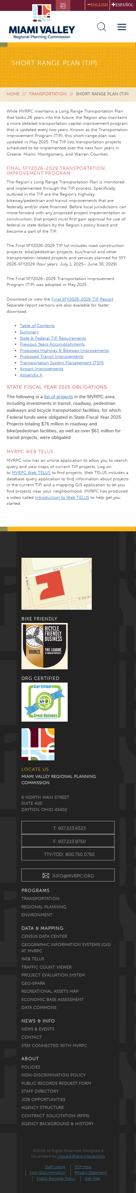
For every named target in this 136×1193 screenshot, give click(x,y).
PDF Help (83, 1167)
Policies (30, 1067)
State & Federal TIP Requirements (53, 338)
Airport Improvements (41, 368)
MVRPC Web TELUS (31, 472)
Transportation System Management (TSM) (62, 362)
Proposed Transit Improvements (52, 356)
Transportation (48, 93)
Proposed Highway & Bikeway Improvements (64, 350)
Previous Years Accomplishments (52, 344)
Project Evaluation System (53, 975)
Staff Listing (55, 1167)
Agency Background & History (57, 1123)
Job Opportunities (43, 1099)
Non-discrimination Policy (53, 1075)
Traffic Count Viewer (46, 967)
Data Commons (38, 1007)
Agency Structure (42, 1107)
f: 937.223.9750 (69, 841)
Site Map (92, 1178)
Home (13, 93)
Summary (29, 331)
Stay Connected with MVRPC (54, 1045)
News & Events (37, 1028)
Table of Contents (37, 325)
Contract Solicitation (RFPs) (55, 1115)
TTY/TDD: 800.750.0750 (69, 854)
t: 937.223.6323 (69, 828)
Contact (31, 1037)
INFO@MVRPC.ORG (73, 876)
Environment (36, 914)
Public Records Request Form (56, 1083)
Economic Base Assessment (52, 999)
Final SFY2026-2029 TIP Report (82, 299)
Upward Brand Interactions (81, 1156)
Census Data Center (44, 936)
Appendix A (31, 374)
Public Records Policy (56, 1178)
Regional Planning (43, 906)
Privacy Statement (91, 1172)
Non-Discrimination (47, 1172)
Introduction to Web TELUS (62, 497)
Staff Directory (39, 1091)
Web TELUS (32, 958)
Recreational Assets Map (50, 991)
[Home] (45, 21)
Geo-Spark (33, 983)
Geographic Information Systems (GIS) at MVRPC (66, 947)
